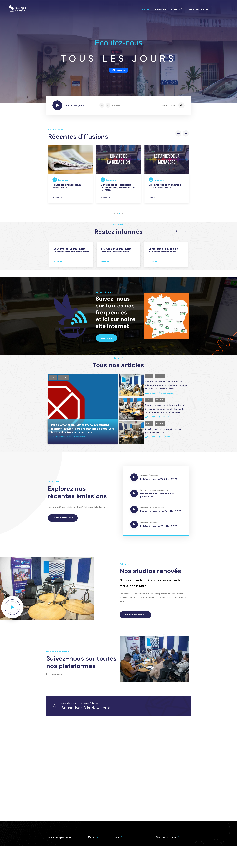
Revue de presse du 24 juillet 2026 (160, 511)
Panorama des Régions (159, 490)
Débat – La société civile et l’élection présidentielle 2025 (163, 431)
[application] (142, 105)
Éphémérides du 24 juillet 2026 (159, 479)
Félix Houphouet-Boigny (62, 437)
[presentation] (178, 133)
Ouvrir (55, 198)
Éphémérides (155, 475)
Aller (56, 261)
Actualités (177, 9)
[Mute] (181, 105)
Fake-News (63, 377)
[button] (115, 213)
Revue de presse (156, 507)
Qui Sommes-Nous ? (199, 9)
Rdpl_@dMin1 (152, 393)
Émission (63, 179)
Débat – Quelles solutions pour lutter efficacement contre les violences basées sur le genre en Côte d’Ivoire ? (166, 385)
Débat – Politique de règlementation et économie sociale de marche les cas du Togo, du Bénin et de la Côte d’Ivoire (164, 409)
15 (101, 105)
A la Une (53, 377)
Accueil (146, 9)
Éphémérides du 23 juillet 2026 (158, 526)
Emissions (160, 9)
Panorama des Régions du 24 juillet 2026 (157, 495)
